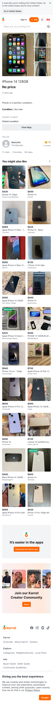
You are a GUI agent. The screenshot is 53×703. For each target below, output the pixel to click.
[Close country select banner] (50, 3)
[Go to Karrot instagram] (37, 627)
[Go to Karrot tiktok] (48, 627)
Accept (45, 697)
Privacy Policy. (32, 690)
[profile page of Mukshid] (6, 144)
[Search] (48, 26)
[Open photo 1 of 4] (18, 54)
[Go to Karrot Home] (9, 627)
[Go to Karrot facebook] (31, 627)
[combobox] (24, 26)
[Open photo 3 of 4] (43, 54)
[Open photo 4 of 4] (43, 69)
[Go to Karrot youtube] (42, 627)
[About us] (42, 19)
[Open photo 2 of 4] (43, 40)
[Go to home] (3, 20)
